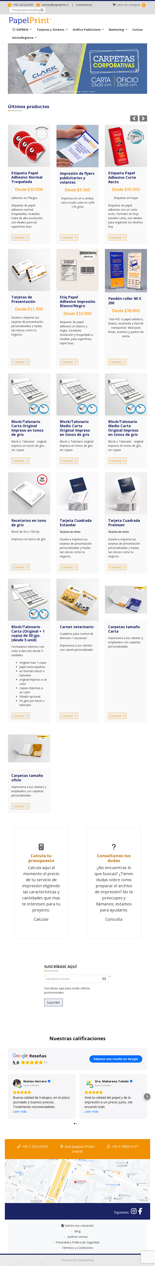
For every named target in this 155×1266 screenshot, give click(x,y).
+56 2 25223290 (35, 1146)
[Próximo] (143, 118)
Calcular (41, 919)
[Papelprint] (31, 20)
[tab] (63, 91)
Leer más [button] (20, 1111)
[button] (8, 1096)
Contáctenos (84, 5)
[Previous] (18, 70)
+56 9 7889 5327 (125, 1146)
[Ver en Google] (17, 1083)
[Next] (136, 70)
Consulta (113, 919)
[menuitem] (21, 29)
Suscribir (53, 1002)
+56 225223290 (22, 5)
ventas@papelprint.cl (55, 5)
